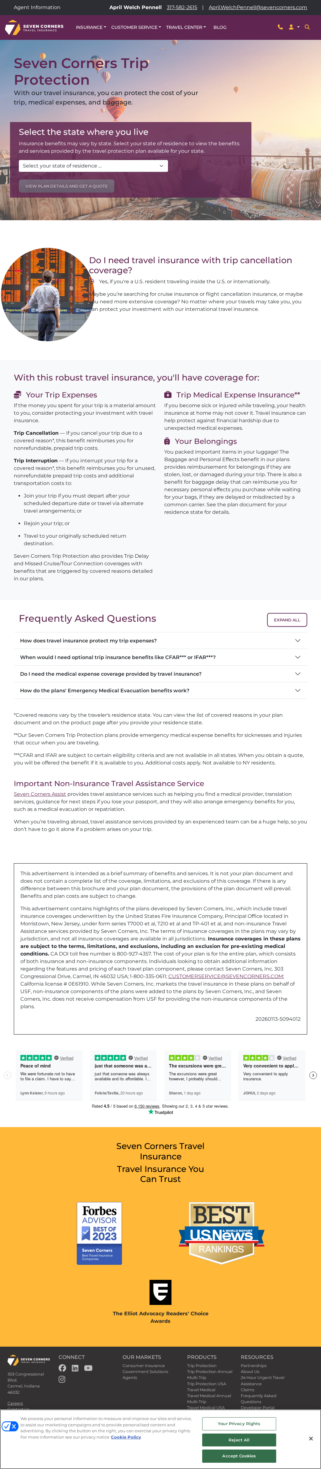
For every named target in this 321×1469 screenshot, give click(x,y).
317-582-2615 (182, 7)
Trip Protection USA (206, 1383)
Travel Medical (201, 1389)
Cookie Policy (126, 1437)
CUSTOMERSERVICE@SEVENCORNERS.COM (225, 976)
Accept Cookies (239, 1455)
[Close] (311, 1438)
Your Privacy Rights (239, 1423)
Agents (130, 1377)
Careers (15, 1403)
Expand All (287, 620)
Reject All (239, 1439)
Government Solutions (145, 1371)
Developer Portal (258, 1407)
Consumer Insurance (144, 1365)
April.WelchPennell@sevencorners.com (258, 7)
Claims (247, 1389)
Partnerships (253, 1365)
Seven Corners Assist (40, 794)
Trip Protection (202, 1365)
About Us (250, 1371)
